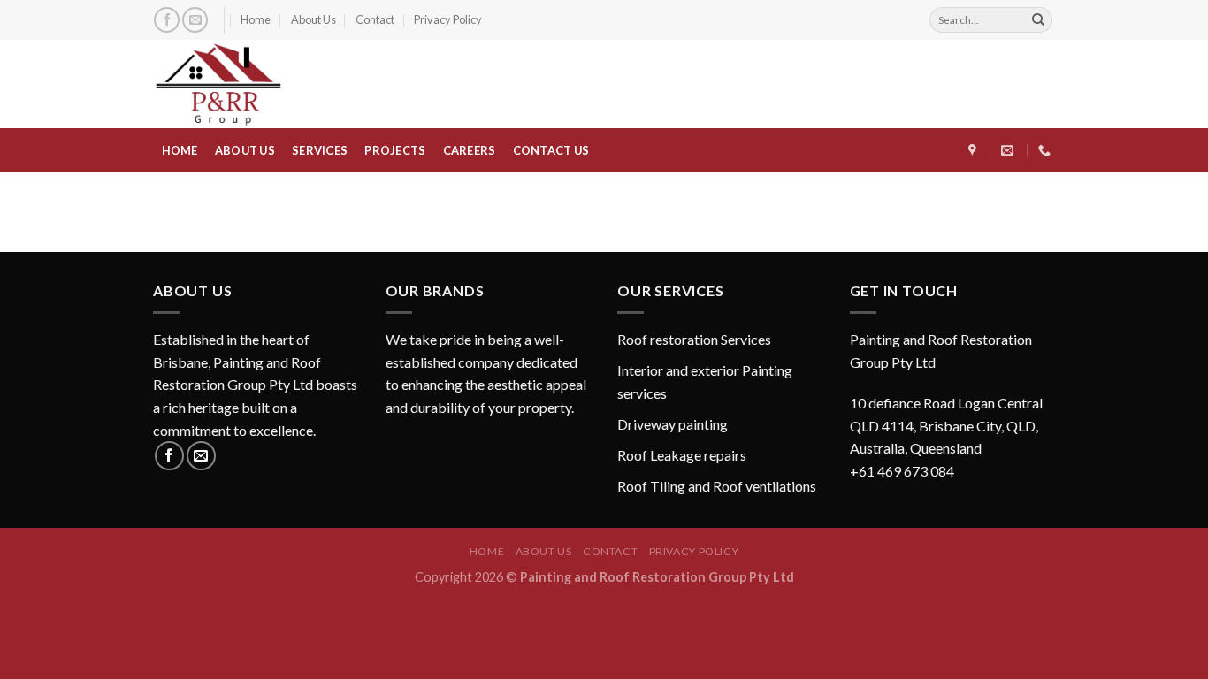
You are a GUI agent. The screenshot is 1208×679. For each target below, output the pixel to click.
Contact (375, 19)
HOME (180, 150)
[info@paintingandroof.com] (1009, 150)
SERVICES (320, 150)
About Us (313, 19)
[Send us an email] (195, 20)
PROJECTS (394, 150)
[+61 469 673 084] (1046, 150)
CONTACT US (551, 150)
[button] (953, 405)
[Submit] (1038, 20)
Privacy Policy (448, 19)
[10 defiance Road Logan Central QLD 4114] (974, 150)
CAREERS (469, 150)
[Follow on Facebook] (167, 20)
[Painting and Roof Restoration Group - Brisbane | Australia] (250, 84)
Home (256, 19)
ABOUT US (245, 150)
